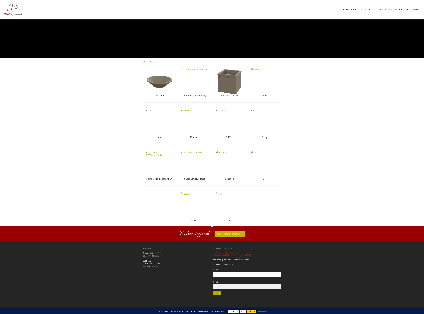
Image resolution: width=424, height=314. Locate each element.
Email (216, 282)
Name (216, 269)
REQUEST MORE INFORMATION (230, 234)
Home (145, 61)
